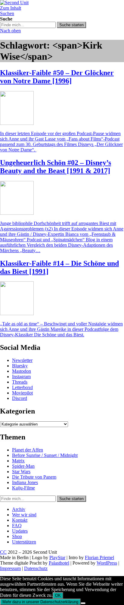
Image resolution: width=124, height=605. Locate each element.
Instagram (21, 376)
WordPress (107, 562)
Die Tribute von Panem (34, 477)
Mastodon (21, 371)
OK (58, 595)
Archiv (18, 509)
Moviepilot (22, 392)
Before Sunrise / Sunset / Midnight (45, 455)
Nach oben (10, 30)
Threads (19, 382)
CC (3, 552)
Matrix (18, 460)
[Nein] (83, 603)
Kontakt (19, 520)
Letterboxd (22, 387)
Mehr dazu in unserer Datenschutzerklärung (40, 602)
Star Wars (21, 471)
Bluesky (20, 365)
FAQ (17, 525)
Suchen (7, 13)
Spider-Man (23, 466)
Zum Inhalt (10, 8)
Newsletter (22, 360)
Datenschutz (36, 568)
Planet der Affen (27, 449)
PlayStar (57, 557)
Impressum (10, 568)
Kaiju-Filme (23, 487)
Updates (20, 531)
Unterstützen (24, 541)
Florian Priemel (99, 557)
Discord (19, 398)
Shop (17, 536)
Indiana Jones (25, 482)
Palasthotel (59, 562)
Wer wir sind (24, 514)
